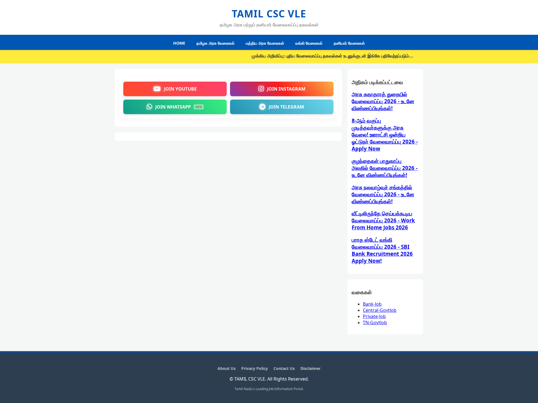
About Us (226, 368)
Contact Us (284, 368)
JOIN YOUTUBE (180, 89)
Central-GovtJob (379, 310)
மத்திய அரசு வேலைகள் (265, 43)
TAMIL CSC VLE (269, 13)
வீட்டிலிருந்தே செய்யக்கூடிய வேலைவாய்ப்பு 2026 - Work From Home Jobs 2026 (383, 220)
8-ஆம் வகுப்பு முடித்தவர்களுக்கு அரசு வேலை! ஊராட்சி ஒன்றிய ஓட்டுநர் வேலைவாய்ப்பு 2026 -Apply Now (385, 134)
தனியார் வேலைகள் (349, 43)
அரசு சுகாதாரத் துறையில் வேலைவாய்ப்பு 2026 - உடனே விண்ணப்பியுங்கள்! (383, 101)
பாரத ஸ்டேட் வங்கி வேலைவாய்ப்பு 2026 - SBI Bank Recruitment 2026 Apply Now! (382, 250)
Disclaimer (310, 368)
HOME (179, 43)
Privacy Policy (254, 368)
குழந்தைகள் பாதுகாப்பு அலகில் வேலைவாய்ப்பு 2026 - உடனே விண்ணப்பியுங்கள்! (385, 167)
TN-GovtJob (375, 322)
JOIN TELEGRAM (286, 107)
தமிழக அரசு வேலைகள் (215, 43)
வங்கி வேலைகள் (309, 43)
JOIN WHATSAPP (178, 107)
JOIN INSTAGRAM (286, 89)
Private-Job (374, 316)
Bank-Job (372, 304)
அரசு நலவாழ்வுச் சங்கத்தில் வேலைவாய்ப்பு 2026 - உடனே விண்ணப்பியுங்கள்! (383, 194)
